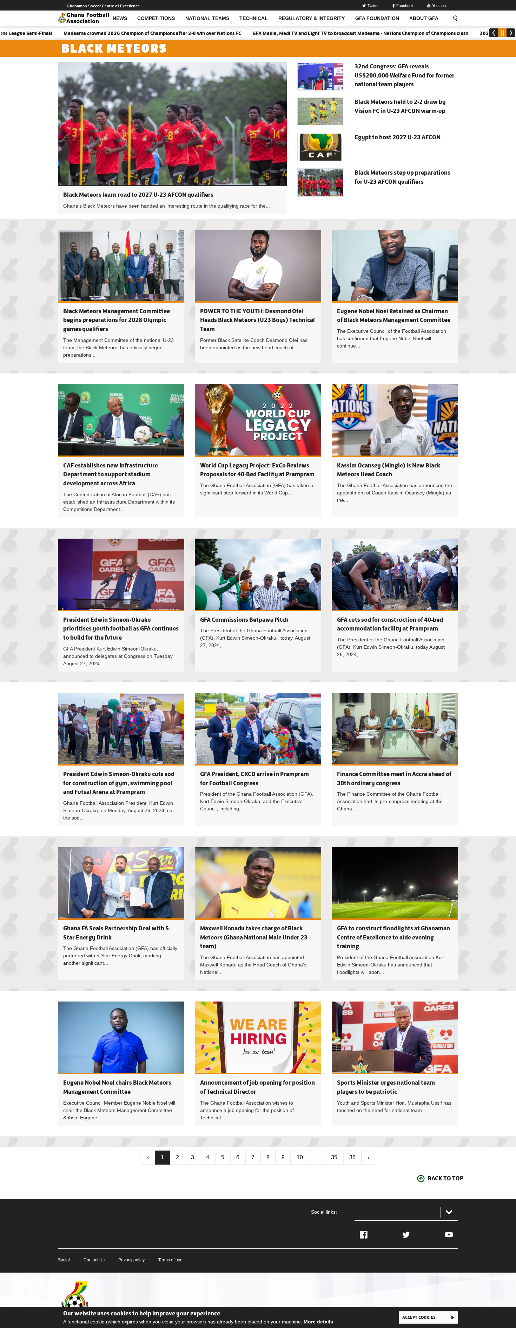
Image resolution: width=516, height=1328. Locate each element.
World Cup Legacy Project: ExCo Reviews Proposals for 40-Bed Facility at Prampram (258, 450)
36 (352, 1157)
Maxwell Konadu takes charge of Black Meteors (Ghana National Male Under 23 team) (253, 937)
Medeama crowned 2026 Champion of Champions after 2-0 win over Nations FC (108, 33)
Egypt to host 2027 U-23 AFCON (398, 137)
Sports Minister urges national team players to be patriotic (395, 1063)
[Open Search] (453, 18)
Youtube (439, 6)
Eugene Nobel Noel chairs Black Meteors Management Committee (121, 1063)
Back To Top (445, 1178)
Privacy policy (131, 1260)
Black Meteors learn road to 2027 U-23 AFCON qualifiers (138, 194)
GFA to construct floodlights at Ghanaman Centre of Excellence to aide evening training (393, 937)
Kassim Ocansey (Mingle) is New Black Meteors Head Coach (395, 450)
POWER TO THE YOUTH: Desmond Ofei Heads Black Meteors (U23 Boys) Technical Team (257, 320)
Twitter (373, 6)
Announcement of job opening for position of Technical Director (258, 1063)
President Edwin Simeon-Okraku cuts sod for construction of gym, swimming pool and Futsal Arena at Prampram (118, 783)
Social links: (324, 1212)
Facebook (405, 6)
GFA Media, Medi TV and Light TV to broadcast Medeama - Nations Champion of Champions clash (316, 33)
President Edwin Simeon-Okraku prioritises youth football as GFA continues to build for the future (121, 628)
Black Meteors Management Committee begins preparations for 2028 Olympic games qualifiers (116, 320)
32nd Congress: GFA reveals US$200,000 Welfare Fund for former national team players (405, 75)
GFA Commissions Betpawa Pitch (244, 619)
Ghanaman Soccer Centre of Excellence (103, 6)
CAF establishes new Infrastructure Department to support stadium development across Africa (110, 474)
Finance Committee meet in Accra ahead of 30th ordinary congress (395, 759)
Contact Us (94, 1260)
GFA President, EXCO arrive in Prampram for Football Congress (258, 759)
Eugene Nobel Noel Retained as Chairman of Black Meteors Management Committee (395, 296)
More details (318, 1321)
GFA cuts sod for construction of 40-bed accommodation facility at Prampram (395, 605)
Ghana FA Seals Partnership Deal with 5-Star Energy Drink (121, 913)
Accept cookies (419, 1317)
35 (334, 1157)
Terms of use (170, 1260)
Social (64, 1260)
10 (300, 1157)
